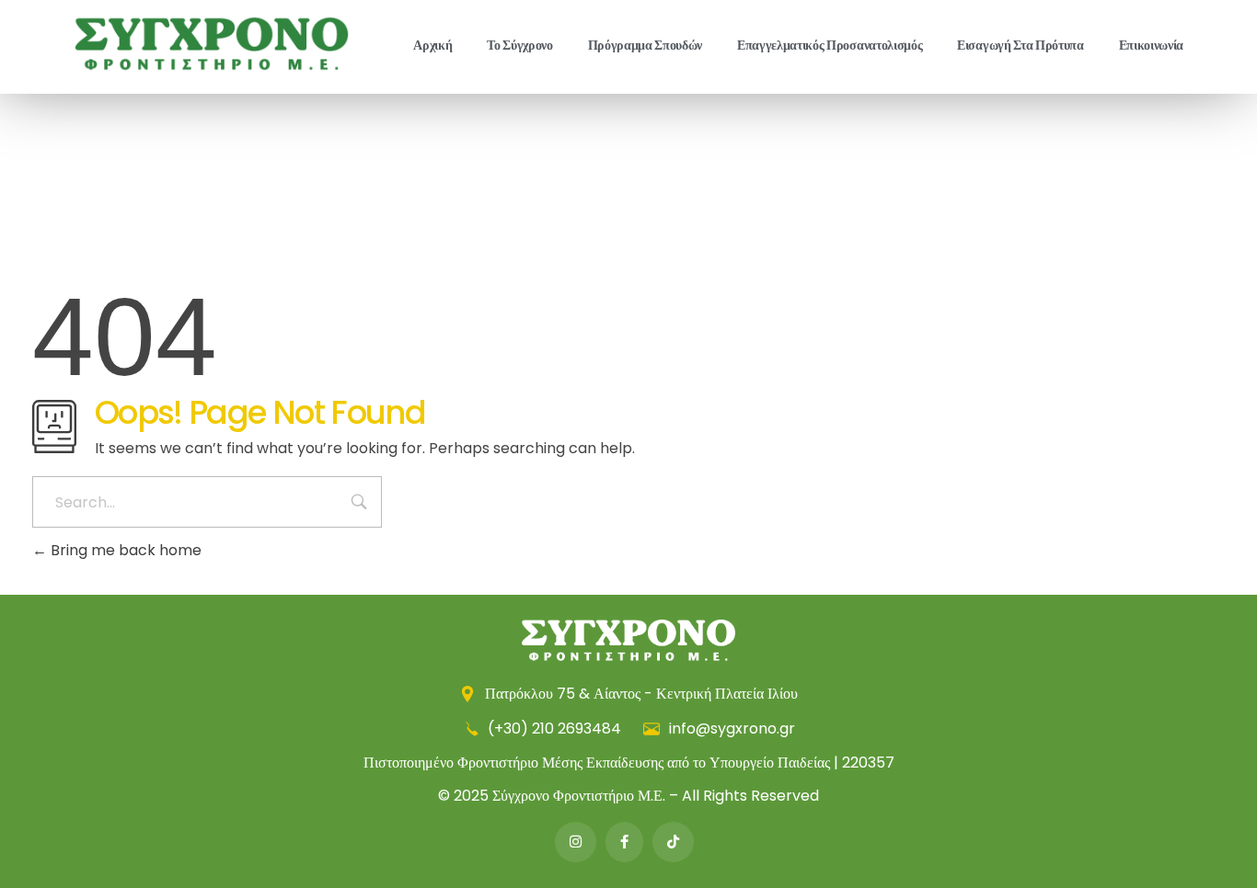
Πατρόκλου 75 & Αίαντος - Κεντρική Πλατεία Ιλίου (639, 693)
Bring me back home (124, 550)
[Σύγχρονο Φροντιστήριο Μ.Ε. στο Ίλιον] (212, 44)
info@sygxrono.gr (730, 728)
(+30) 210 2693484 (554, 728)
